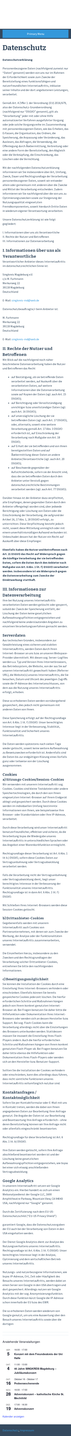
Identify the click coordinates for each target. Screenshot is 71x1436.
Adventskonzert (24, 1408)
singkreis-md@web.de (25, 300)
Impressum (27, 1430)
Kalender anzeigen (13, 1416)
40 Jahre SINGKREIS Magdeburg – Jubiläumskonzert (35, 1370)
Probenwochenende (26, 1383)
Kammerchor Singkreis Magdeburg (26, 14)
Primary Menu (35, 34)
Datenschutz (11, 1430)
